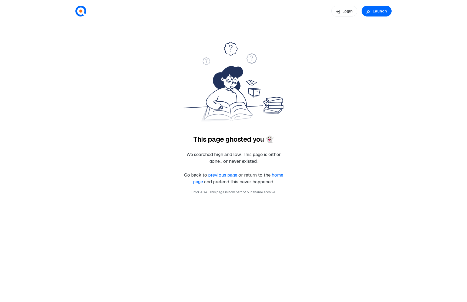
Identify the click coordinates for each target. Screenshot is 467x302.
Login (347, 11)
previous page (223, 175)
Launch (380, 11)
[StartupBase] (80, 11)
